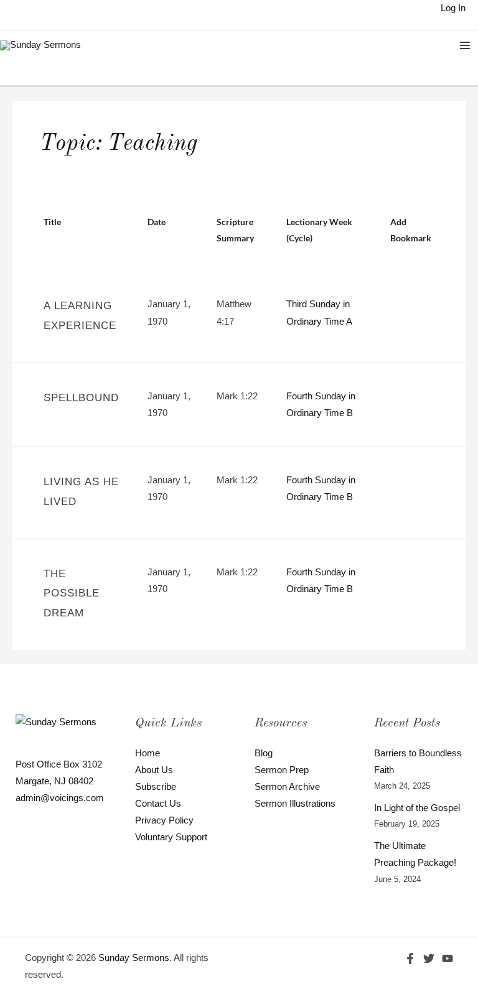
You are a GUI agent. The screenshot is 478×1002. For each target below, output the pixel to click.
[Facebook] (410, 958)
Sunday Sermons (133, 958)
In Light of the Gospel (417, 808)
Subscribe (155, 787)
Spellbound (81, 398)
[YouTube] (447, 958)
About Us (154, 770)
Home (147, 753)
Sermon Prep (282, 770)
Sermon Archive (287, 787)
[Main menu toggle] (465, 45)
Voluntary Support (171, 837)
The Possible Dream (72, 593)
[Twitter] (428, 958)
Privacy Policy (164, 820)
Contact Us (158, 804)
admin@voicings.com (60, 798)
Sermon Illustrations (295, 804)
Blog (264, 753)
